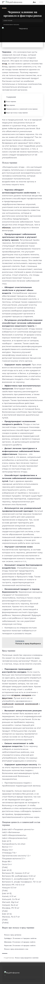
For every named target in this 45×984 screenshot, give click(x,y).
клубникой (8, 704)
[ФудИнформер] (14, 2)
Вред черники (10, 105)
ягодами (15, 695)
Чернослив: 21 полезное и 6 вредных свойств (19, 945)
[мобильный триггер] (4, 2)
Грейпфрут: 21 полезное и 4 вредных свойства (20, 938)
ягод (4, 64)
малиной (19, 704)
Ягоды (4, 8)
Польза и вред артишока (12, 935)
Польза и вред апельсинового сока (16, 949)
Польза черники (11, 101)
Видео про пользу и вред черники (17, 113)
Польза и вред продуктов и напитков (26, 958)
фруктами (7, 698)
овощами (26, 695)
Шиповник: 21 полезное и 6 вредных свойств (19, 942)
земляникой (31, 704)
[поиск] (30, 2)
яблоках (6, 228)
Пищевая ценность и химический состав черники (22, 109)
